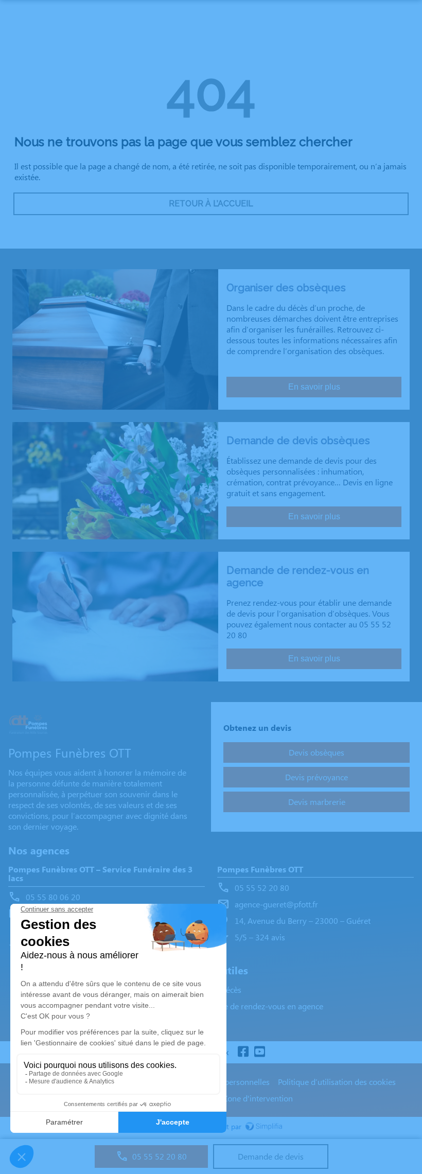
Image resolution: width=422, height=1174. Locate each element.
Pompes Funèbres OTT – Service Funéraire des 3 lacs (100, 874)
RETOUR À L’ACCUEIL (211, 203)
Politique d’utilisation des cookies (337, 1081)
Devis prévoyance (316, 777)
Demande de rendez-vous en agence (258, 1006)
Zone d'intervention (258, 1098)
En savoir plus (314, 386)
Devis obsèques (316, 752)
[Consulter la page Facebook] (243, 1052)
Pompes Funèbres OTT (260, 869)
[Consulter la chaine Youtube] (259, 1052)
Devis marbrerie (316, 801)
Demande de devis (271, 1156)
